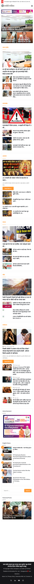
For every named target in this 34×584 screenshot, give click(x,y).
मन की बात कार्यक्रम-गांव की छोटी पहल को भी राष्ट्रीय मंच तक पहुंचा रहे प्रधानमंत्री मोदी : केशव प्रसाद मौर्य (16, 71)
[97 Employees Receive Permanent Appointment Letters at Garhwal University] (7, 457)
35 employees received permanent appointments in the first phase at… (22, 464)
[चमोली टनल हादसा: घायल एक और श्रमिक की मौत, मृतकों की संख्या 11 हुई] (7, 140)
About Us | (5, 576)
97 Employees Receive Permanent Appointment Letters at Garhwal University (22, 456)
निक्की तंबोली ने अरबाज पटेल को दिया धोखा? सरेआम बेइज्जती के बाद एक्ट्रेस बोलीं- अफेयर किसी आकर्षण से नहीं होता (16, 351)
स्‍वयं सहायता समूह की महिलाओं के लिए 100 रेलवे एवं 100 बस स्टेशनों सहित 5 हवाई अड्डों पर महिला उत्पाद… (22, 86)
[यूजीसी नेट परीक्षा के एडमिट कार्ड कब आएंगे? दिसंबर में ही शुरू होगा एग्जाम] (7, 305)
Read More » (8, 188)
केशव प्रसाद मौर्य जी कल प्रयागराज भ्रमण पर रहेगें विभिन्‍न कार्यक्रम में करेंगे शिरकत (22, 78)
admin (5, 346)
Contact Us (29, 576)
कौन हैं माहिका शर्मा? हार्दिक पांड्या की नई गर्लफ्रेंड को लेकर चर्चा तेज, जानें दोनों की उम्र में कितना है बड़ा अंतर (22, 401)
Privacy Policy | (12, 576)
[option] (17, 29)
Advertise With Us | (21, 576)
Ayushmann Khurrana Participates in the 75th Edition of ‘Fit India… (21, 479)
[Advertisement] (17, 542)
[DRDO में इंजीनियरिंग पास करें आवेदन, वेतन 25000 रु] (3, 316)
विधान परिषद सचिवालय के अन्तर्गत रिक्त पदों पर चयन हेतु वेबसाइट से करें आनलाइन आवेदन (21, 311)
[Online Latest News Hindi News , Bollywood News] (7, 5)
